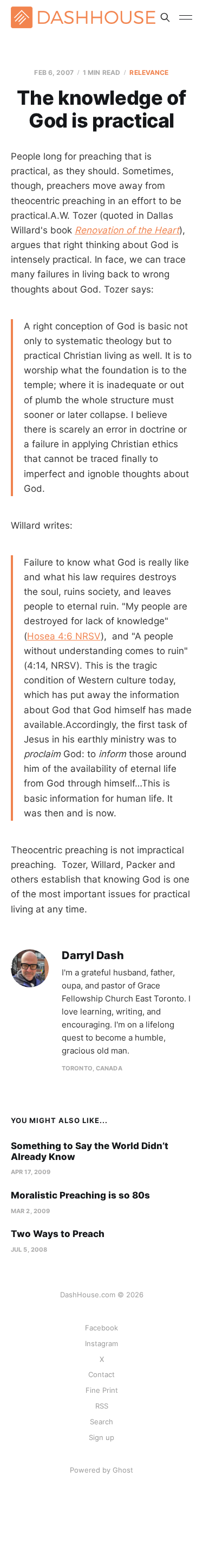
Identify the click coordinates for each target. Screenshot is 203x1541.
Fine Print (102, 1390)
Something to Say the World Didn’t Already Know (89, 1151)
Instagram (101, 1343)
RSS (101, 1406)
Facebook (101, 1327)
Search (101, 1421)
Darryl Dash (93, 955)
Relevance (148, 72)
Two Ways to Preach (57, 1233)
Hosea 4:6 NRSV (64, 636)
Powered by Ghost (101, 1470)
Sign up (101, 1437)
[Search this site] (165, 17)
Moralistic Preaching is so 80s (80, 1195)
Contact (101, 1374)
